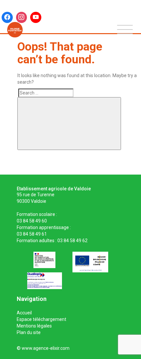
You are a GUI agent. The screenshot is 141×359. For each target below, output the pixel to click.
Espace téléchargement (41, 319)
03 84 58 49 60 (32, 220)
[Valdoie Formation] (15, 29)
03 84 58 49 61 (32, 234)
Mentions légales (34, 325)
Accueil (24, 312)
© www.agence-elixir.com (43, 348)
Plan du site (29, 332)
